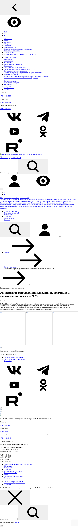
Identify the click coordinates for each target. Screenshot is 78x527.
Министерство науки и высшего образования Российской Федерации (26, 76)
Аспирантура (8, 62)
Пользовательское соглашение (13, 357)
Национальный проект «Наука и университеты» (19, 69)
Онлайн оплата (9, 88)
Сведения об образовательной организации (18, 49)
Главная (6, 252)
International (7, 42)
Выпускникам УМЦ (10, 47)
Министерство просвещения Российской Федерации (21, 78)
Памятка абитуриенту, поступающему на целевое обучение (23, 73)
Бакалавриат (8, 59)
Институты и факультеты (12, 51)
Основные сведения (10, 81)
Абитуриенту (8, 44)
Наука (6, 40)
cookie (17, 522)
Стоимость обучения (10, 57)
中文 (5, 35)
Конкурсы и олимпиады (12, 74)
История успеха (9, 52)
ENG (5, 33)
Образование (8, 39)
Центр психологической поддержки (15, 71)
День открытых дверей (11, 83)
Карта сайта (8, 361)
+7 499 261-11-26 (5, 96)
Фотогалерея (8, 66)
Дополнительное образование (13, 64)
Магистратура (8, 61)
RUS (5, 32)
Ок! (2, 526)
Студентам (7, 45)
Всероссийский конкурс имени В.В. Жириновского (20, 54)
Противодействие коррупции (13, 476)
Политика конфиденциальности (14, 359)
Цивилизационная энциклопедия (14, 67)
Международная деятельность (13, 471)
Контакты (7, 89)
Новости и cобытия (10, 267)
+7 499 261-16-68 (5, 109)
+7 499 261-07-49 (5, 102)
